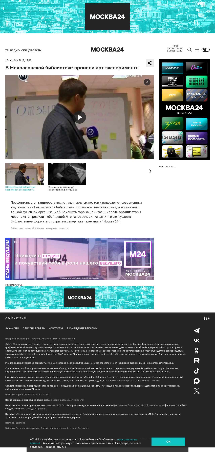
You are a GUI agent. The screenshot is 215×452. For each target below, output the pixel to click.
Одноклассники (196, 350)
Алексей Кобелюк (34, 228)
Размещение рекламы (82, 328)
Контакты (56, 328)
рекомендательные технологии (67, 400)
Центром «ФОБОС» (56, 405)
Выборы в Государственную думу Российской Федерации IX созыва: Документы (47, 428)
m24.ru (14, 344)
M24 (24, 318)
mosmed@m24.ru (126, 380)
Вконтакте (196, 340)
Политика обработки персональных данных (27, 394)
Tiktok (196, 370)
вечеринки (51, 228)
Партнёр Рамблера (15, 423)
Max (196, 380)
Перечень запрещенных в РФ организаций (53, 338)
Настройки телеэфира (17, 338)
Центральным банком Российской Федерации (137, 405)
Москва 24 (107, 49)
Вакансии (12, 328)
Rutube (196, 360)
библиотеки (17, 228)
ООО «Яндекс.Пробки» (34, 408)
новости (63, 228)
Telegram (196, 330)
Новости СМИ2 (13, 284)
